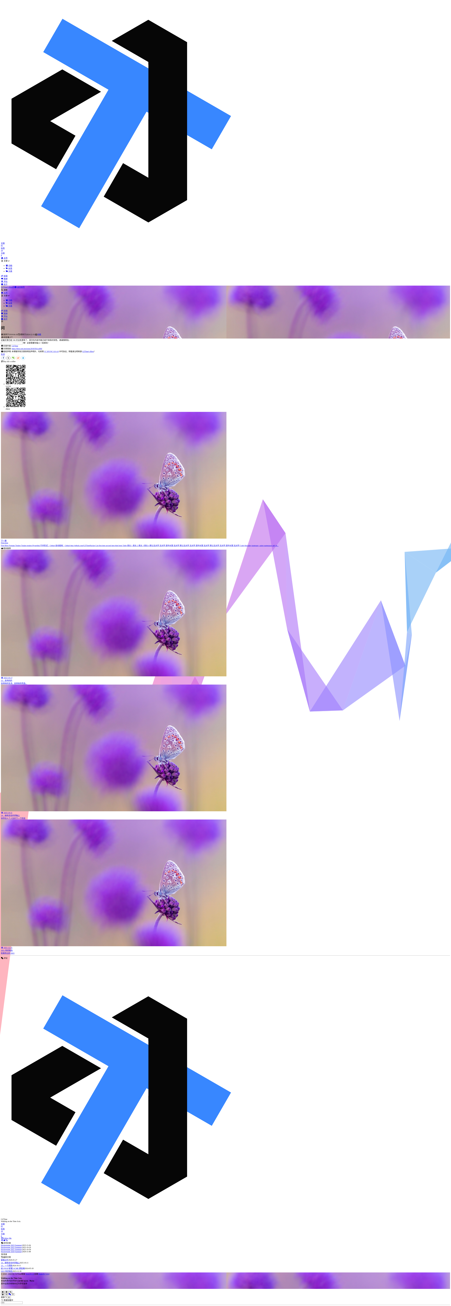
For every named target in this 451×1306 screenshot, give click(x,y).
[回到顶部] (13, 1294)
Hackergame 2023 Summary (11, 1245)
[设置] (3, 1294)
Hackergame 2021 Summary (11, 1249)
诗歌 (39, 334)
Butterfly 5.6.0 (44, 1274)
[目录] (7, 1294)
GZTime (15, 346)
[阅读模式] (3, 1292)
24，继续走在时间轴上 (10, 1263)
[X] (4, 1240)
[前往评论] (10, 1294)
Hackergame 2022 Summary (11, 1247)
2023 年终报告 (7, 1271)
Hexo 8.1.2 (30, 1274)
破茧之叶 (4, 1260)
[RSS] (7, 1240)
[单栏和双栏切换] (10, 1292)
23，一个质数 (6, 1266)
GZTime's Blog (88, 351)
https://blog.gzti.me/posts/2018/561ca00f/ (27, 349)
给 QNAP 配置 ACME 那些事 (13, 1268)
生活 (3, 354)
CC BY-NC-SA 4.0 (51, 351)
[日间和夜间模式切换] (7, 1292)
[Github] (2, 1240)
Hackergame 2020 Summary (11, 1252)
